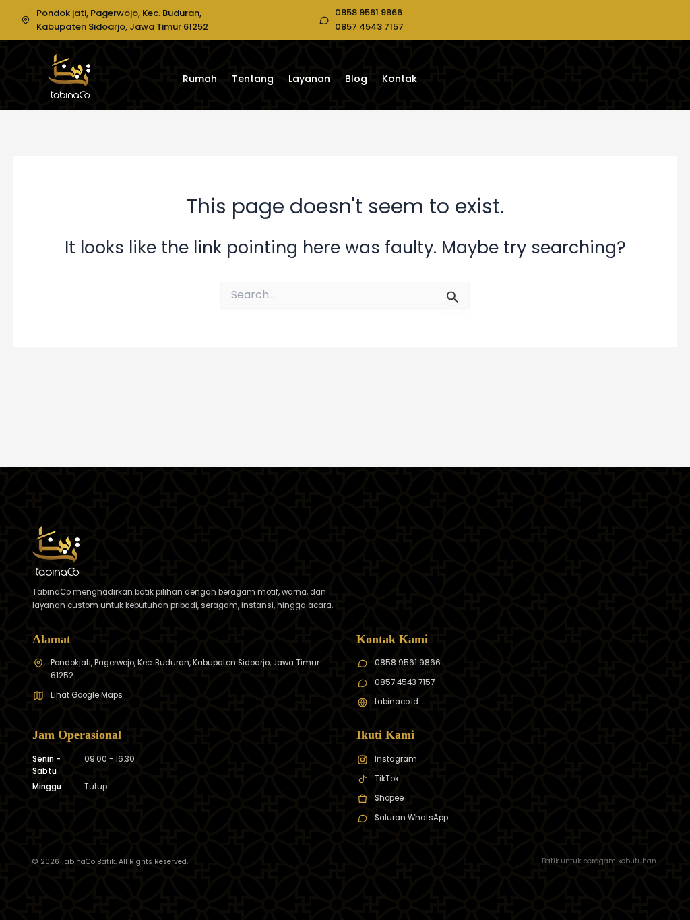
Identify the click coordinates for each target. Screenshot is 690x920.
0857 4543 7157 (369, 27)
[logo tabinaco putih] (69, 76)
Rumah (200, 79)
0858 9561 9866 (368, 13)
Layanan (309, 79)
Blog (356, 79)
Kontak (399, 79)
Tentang (253, 79)
